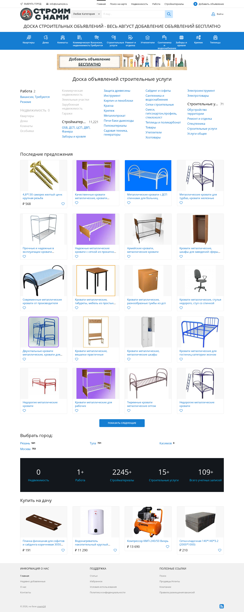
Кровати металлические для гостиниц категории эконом (198, 352)
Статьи (94, 575)
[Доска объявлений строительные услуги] (45, 14)
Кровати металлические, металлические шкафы (143, 352)
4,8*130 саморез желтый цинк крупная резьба (42, 196)
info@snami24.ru (58, 4)
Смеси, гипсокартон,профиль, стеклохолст (161, 113)
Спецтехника (196, 124)
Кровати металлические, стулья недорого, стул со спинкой (200, 301)
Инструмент (112, 96)
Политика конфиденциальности (107, 592)
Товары (151, 127)
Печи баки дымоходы (119, 121)
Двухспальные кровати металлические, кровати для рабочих (41, 354)
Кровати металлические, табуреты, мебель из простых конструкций (94, 303)
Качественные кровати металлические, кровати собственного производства (93, 198)
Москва (25, 449)
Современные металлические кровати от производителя (42, 301)
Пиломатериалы (115, 126)
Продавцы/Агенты (170, 581)
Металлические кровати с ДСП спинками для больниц (147, 196)
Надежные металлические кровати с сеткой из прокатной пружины (95, 251)
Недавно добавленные (32, 581)
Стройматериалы (174, 4)
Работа (156, 4)
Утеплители (148, 42)
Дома (46, 42)
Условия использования (103, 586)
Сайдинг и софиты (158, 91)
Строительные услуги (114, 44)
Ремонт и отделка (130, 44)
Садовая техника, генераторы (116, 132)
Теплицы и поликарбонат (163, 122)
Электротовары (198, 96)
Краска (108, 106)
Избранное (96, 581)
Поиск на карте (118, 4)
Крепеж (198, 42)
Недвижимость (139, 4)
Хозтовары (153, 137)
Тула (93, 443)
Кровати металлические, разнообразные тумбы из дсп (146, 301)
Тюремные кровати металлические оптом (141, 404)
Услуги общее (197, 134)
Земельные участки (75, 99)
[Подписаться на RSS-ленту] (222, 606)
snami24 (41, 606)
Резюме (25, 102)
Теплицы (215, 42)
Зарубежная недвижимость (72, 106)
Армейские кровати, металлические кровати (143, 249)
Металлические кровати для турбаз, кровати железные (198, 196)
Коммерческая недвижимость (80, 44)
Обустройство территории (197, 112)
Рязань (25, 443)
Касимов (166, 443)
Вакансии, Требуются (97, 44)
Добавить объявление (211, 4)
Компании (165, 586)
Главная (101, 4)
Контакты (25, 592)
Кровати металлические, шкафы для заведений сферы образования (199, 251)
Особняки (27, 131)
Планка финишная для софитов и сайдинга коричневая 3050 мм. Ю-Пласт (43, 544)
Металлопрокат (114, 116)
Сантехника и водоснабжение (165, 45)
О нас (23, 586)
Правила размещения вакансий (177, 592)
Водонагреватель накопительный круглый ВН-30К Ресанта (91, 544)
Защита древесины (117, 91)
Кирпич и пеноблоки (118, 101)
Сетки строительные (160, 104)
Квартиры (29, 42)
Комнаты (62, 42)
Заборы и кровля (181, 44)
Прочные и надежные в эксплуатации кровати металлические (38, 251)
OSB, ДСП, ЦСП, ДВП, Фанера (76, 129)
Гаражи (67, 113)
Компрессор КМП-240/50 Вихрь (147, 541)
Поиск (163, 575)
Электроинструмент (201, 91)
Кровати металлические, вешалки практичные (91, 352)
